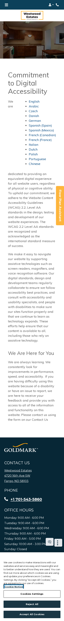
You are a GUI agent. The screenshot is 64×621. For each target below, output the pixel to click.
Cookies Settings (31, 593)
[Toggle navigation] (6, 4)
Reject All (32, 604)
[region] (32, 586)
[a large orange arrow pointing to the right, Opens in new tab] (21, 447)
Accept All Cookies (32, 614)
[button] (51, 4)
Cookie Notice (13, 586)
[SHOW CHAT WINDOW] (50, 542)
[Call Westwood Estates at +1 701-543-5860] (57, 4)
